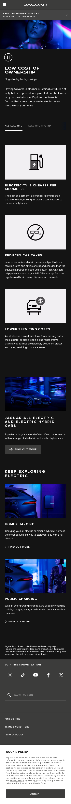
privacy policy (17, 781)
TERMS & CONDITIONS (17, 727)
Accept (35, 794)
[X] (61, 675)
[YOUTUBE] (35, 675)
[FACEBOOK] (48, 675)
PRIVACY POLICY (14, 735)
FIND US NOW (12, 719)
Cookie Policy (40, 783)
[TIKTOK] (23, 675)
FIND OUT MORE (26, 449)
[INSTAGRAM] (10, 675)
